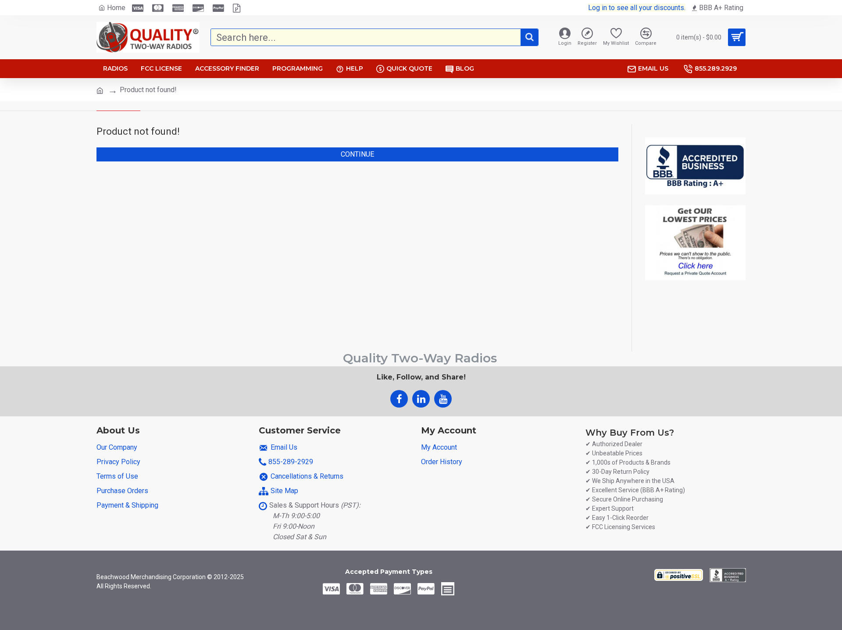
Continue (357, 154)
